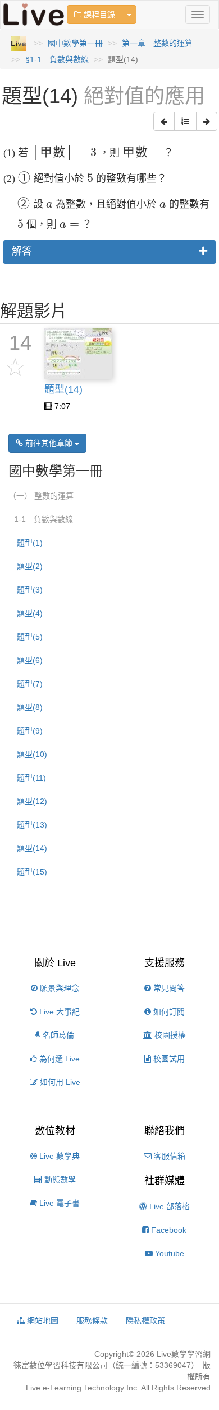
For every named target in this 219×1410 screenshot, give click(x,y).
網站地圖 (41, 1320)
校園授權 (169, 1035)
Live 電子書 (58, 1202)
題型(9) (30, 730)
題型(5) (30, 636)
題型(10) (32, 754)
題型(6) (30, 660)
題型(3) (30, 589)
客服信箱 (168, 1156)
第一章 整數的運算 (157, 43)
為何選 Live (58, 1058)
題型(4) (30, 613)
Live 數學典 (58, 1156)
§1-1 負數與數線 (57, 59)
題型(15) (32, 871)
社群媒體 (164, 1180)
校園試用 (168, 1058)
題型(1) (30, 542)
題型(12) (32, 801)
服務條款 (92, 1320)
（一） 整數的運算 (41, 495)
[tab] (109, 252)
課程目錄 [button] (98, 14)
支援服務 (164, 963)
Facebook (167, 1229)
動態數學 (59, 1179)
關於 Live (55, 963)
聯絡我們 (164, 1130)
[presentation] (64, 153)
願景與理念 (58, 988)
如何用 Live (59, 1082)
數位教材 (55, 1130)
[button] (164, 121)
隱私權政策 (145, 1320)
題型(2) (30, 566)
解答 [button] (22, 251)
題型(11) (31, 777)
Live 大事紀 (58, 1011)
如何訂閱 (168, 1011)
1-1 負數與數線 (43, 519)
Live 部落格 (168, 1206)
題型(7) (30, 683)
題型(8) (30, 707)
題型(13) (32, 824)
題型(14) (32, 848)
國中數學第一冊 (75, 43)
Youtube (168, 1253)
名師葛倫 (57, 1035)
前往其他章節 (49, 443)
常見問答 (168, 988)
